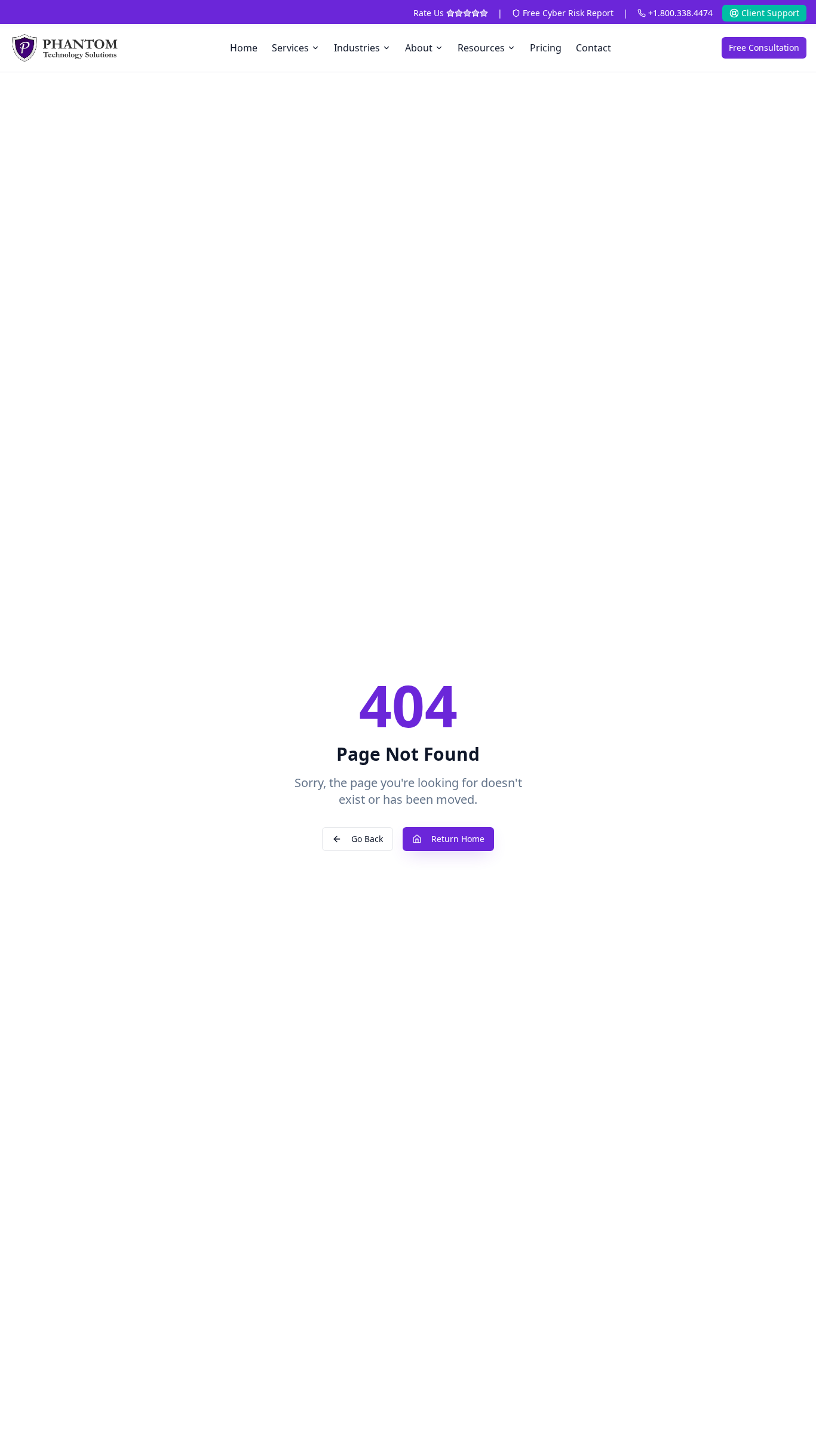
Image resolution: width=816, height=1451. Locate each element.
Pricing (546, 47)
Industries (357, 47)
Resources (481, 47)
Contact (593, 47)
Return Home (457, 838)
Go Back (367, 838)
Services (290, 47)
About (418, 47)
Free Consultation (764, 47)
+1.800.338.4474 (680, 13)
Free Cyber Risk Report (568, 13)
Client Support (770, 13)
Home (243, 47)
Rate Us (428, 13)
